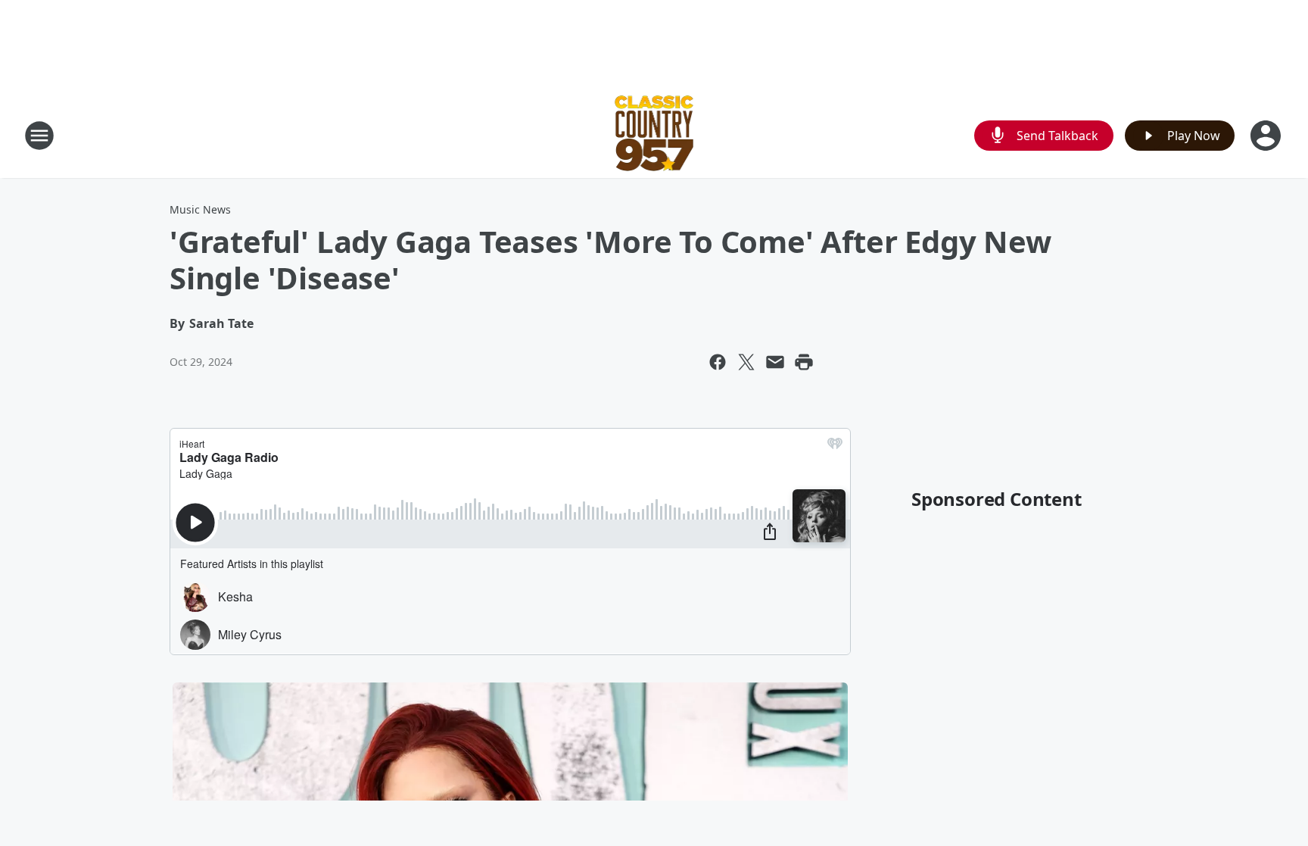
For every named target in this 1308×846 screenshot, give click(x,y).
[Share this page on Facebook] (717, 362)
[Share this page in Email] (775, 362)
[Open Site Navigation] (39, 135)
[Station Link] (654, 135)
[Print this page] (803, 362)
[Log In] (1267, 135)
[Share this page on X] (746, 362)
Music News (200, 209)
